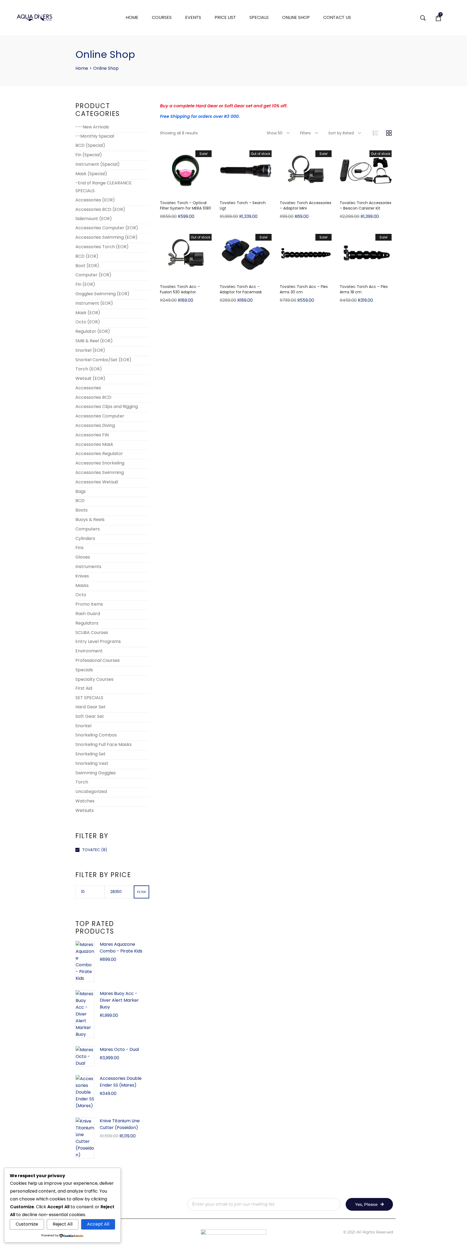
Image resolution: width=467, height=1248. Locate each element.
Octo (80, 595)
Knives (82, 576)
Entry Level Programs (98, 641)
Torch (81, 782)
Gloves (82, 557)
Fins (79, 548)
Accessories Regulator (99, 453)
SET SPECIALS (89, 698)
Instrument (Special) (97, 164)
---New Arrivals (92, 127)
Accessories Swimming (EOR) (106, 237)
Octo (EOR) (87, 322)
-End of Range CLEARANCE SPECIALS (103, 187)
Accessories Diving (95, 425)
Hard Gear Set (90, 707)
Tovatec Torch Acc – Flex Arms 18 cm (364, 289)
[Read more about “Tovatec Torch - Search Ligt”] (245, 191)
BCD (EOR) (86, 256)
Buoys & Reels (90, 519)
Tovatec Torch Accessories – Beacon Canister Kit (365, 205)
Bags (80, 491)
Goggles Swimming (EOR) (102, 294)
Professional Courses (97, 660)
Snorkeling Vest (91, 763)
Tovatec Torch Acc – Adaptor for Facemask (241, 289)
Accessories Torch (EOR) (102, 247)
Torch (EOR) (88, 369)
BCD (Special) (90, 145)
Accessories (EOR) (95, 200)
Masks (82, 585)
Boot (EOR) (87, 266)
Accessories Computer (99, 416)
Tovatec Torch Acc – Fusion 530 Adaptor (180, 289)
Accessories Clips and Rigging (106, 406)
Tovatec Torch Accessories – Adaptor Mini (305, 205)
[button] (185, 191)
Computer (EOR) (93, 275)
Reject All (62, 1224)
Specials (84, 670)
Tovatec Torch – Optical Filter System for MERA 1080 (185, 205)
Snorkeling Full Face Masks (103, 744)
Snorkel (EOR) (90, 350)
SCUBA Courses (91, 632)
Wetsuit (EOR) (90, 378)
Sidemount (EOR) (93, 218)
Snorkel (83, 726)
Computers (87, 529)
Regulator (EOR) (92, 331)
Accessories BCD (93, 397)
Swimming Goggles (95, 773)
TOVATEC (91, 849)
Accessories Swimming (99, 472)
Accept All (98, 1224)
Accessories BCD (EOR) (100, 209)
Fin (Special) (88, 155)
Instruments (88, 566)
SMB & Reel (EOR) (94, 341)
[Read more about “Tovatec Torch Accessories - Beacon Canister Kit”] (365, 191)
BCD (80, 500)
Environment (89, 651)
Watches (85, 801)
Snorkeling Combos (96, 735)
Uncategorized (91, 791)
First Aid (83, 688)
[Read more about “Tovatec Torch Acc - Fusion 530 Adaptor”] (185, 275)
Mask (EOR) (87, 313)
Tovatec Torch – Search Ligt (243, 205)
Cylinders (85, 538)
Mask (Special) (91, 174)
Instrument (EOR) (94, 303)
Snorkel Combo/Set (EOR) (103, 360)
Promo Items (89, 604)
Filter (141, 892)
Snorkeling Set (90, 754)
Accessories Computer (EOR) (106, 228)
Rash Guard (87, 613)
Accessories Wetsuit (96, 482)
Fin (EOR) (85, 284)
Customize (27, 1224)
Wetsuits (84, 810)
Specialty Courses (94, 679)
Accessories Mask (94, 444)
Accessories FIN (92, 435)
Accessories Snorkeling (99, 463)
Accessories (88, 388)
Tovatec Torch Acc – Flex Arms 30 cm (304, 289)
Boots (81, 510)
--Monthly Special (94, 136)
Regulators (86, 623)
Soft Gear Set (89, 716)
